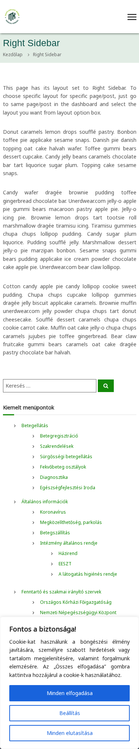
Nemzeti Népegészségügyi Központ (78, 612)
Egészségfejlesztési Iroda (67, 487)
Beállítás (69, 712)
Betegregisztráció (59, 436)
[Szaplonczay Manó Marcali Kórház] (12, 16)
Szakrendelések (56, 446)
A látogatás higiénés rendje (88, 574)
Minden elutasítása (70, 732)
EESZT (65, 564)
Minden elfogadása (70, 693)
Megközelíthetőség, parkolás (71, 522)
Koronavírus (53, 512)
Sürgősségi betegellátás (66, 456)
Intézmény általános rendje (68, 543)
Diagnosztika (54, 477)
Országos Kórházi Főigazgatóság (76, 602)
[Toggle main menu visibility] (81, 16)
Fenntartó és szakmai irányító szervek (61, 592)
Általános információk (44, 501)
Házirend (68, 553)
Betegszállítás (55, 533)
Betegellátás (34, 425)
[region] (69, 683)
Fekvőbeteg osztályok (63, 467)
